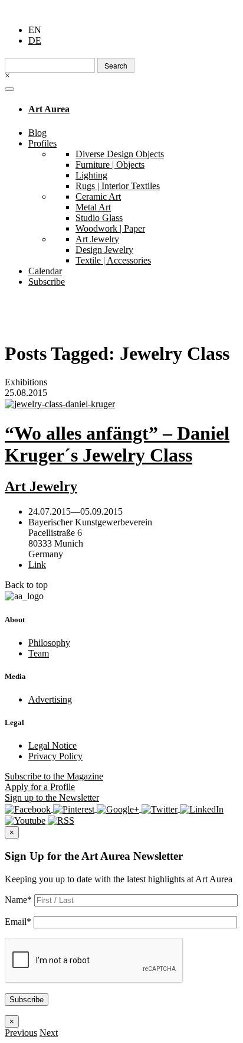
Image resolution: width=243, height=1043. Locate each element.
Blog (37, 133)
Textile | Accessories (113, 260)
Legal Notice (52, 745)
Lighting (91, 175)
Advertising (50, 699)
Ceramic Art (98, 196)
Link (37, 565)
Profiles (42, 143)
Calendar (45, 271)
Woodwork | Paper (110, 228)
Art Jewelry (97, 239)
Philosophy (49, 643)
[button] (21, 1033)
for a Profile (40, 787)
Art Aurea (49, 109)
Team (38, 653)
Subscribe (46, 282)
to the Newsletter (52, 797)
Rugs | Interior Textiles (117, 186)
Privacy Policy (55, 756)
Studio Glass (99, 218)
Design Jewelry (104, 250)
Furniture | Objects (110, 165)
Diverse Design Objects (119, 154)
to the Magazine (54, 776)
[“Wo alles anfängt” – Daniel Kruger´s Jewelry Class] (121, 404)
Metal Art (93, 207)
